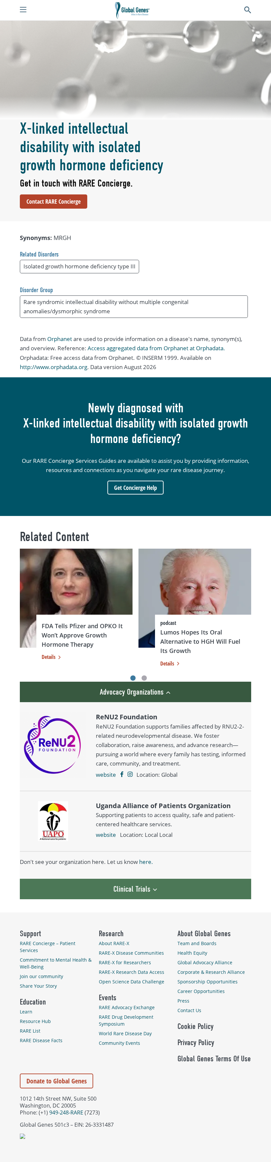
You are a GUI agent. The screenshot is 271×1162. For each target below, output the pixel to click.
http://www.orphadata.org (53, 367)
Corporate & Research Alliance (211, 972)
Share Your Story (38, 986)
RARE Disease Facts (41, 1040)
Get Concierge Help (135, 488)
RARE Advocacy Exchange (127, 1007)
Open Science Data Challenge (131, 981)
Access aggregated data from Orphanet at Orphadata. (156, 348)
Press (183, 1001)
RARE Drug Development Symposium (126, 1020)
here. (146, 862)
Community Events (119, 1043)
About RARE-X (114, 943)
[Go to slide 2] (144, 678)
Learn (26, 1011)
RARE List (30, 1031)
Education (33, 1002)
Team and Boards (196, 943)
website (106, 774)
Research (111, 933)
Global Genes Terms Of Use (214, 1058)
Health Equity (192, 953)
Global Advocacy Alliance (204, 962)
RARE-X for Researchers (125, 962)
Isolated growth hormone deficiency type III (79, 266)
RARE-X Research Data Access (131, 972)
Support (30, 933)
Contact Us (189, 1010)
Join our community (41, 976)
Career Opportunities (201, 991)
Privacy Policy (195, 1042)
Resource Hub (35, 1021)
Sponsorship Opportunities (207, 981)
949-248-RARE (66, 1112)
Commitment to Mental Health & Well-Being (56, 963)
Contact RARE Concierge (53, 201)
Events (107, 997)
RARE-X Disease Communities (131, 953)
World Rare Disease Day (125, 1033)
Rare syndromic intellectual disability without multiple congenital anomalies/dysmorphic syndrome (105, 306)
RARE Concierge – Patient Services (47, 946)
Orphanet (59, 339)
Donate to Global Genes (56, 1081)
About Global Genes (204, 933)
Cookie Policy (195, 1026)
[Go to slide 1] (133, 678)
